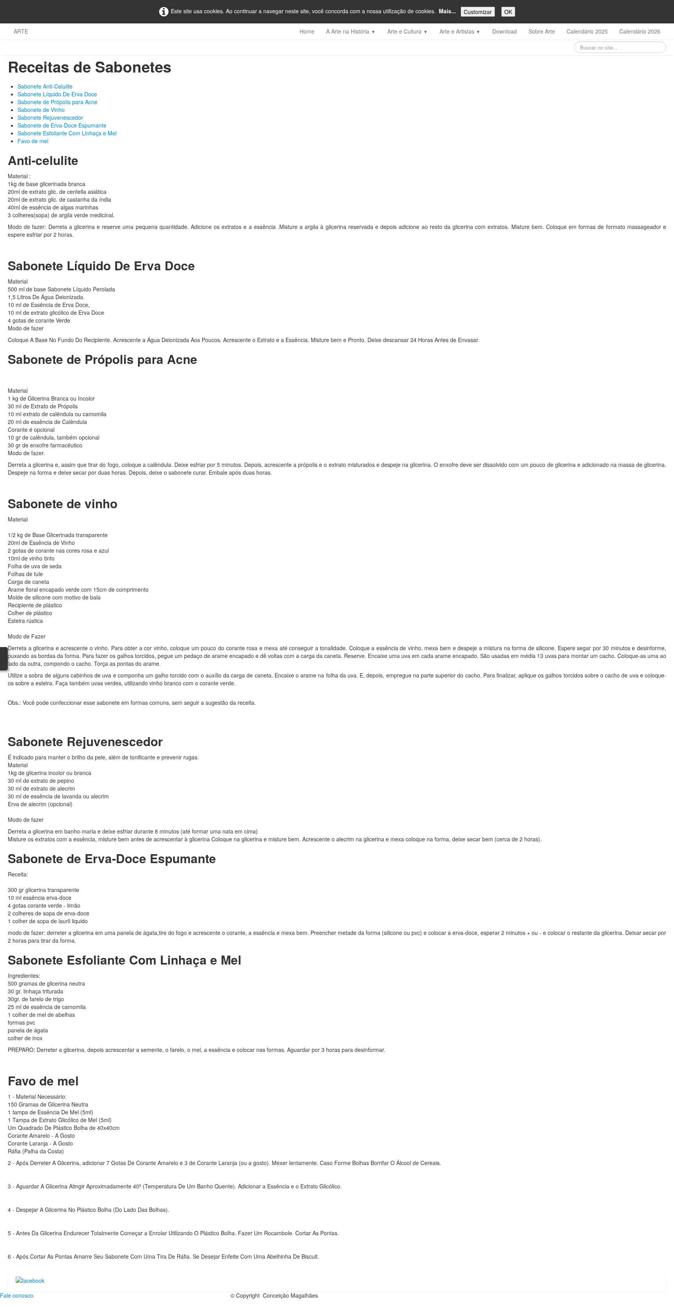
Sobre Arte (542, 31)
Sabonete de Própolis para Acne (58, 102)
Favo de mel (34, 141)
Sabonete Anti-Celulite (45, 86)
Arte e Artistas (460, 31)
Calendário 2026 (639, 31)
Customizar (478, 12)
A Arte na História (351, 31)
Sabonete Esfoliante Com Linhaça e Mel (67, 133)
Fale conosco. (17, 1295)
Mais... (447, 11)
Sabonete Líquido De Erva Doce (57, 94)
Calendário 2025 (587, 31)
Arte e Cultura (407, 31)
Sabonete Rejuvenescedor (50, 117)
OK (508, 12)
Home (307, 31)
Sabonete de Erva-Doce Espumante (62, 125)
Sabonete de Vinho (41, 109)
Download (504, 31)
